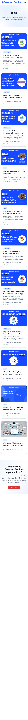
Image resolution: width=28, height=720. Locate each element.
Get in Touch (14, 487)
